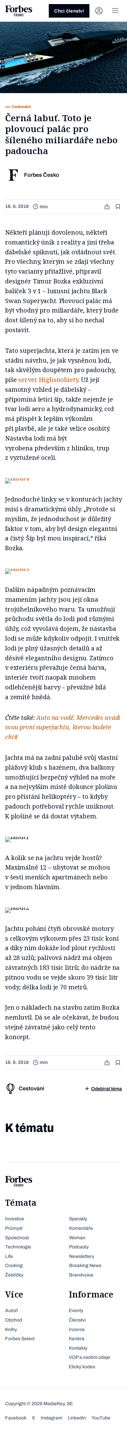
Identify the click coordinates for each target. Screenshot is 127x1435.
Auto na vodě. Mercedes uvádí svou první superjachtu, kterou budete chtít (62, 727)
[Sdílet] (107, 207)
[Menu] (115, 11)
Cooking (14, 1265)
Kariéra (76, 1338)
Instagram (51, 1417)
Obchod (13, 1320)
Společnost (17, 1237)
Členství (77, 1320)
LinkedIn (77, 1417)
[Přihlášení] (99, 11)
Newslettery (81, 1256)
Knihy (11, 1329)
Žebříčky (14, 1275)
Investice (14, 1218)
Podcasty (79, 1246)
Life (9, 1256)
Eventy (76, 1310)
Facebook (15, 1417)
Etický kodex (82, 1366)
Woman (77, 1237)
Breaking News (85, 1265)
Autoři (11, 1310)
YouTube (100, 1417)
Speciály (78, 1218)
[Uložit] (118, 207)
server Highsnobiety (48, 380)
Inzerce (77, 1329)
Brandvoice (81, 1275)
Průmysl (13, 1228)
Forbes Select (20, 1338)
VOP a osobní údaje (89, 1357)
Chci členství (69, 11)
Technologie (18, 1246)
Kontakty (78, 1348)
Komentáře (81, 1228)
